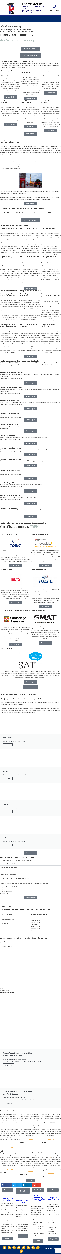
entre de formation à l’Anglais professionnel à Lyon (37, 1201)
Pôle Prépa (3, 697)
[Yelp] (38, 1242)
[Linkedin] (23, 1242)
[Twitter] (9, 1242)
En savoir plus (8, 739)
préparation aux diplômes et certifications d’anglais (53, 1203)
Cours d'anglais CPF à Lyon (8, 1194)
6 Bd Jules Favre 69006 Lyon (6, 941)
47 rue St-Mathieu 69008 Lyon (7, 987)
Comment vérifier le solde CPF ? (11, 862)
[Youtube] (18, 1242)
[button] (59, 19)
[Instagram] (14, 1242)
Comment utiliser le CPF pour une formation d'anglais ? (17, 854)
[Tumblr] (21, 1245)
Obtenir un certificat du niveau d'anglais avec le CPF (17, 872)
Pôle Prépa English (32, 4)
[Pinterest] (33, 1242)
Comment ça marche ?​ (8, 858)
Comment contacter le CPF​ (9, 865)
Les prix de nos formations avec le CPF (13, 869)
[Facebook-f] (4, 1242)
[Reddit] (28, 1242)
